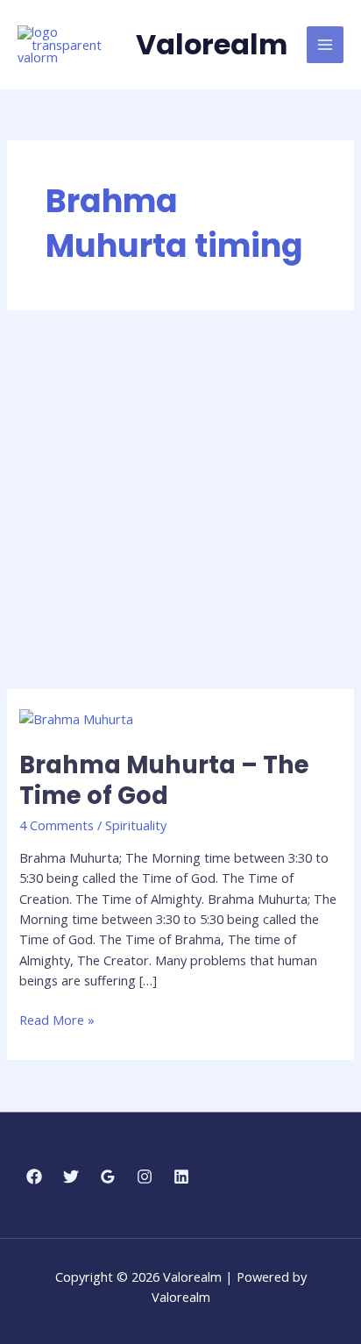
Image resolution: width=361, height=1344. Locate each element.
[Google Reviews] (108, 1176)
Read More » (57, 1019)
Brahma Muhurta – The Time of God (164, 781)
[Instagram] (144, 1176)
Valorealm (211, 44)
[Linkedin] (181, 1176)
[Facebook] (34, 1176)
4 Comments (56, 825)
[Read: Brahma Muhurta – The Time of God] (76, 718)
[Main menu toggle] (325, 44)
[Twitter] (71, 1176)
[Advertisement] (180, 499)
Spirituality (135, 825)
